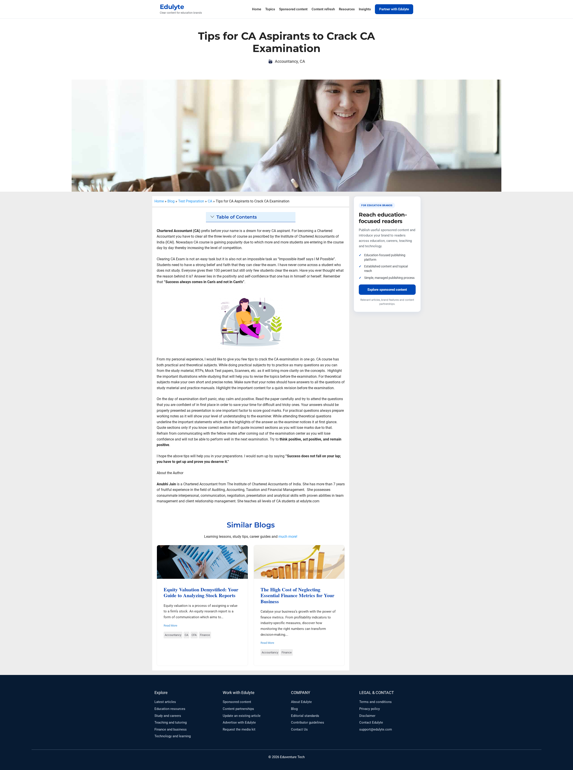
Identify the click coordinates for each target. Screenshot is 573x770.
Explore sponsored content (387, 290)
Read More (170, 625)
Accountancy (286, 61)
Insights (365, 9)
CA (302, 61)
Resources (347, 9)
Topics (270, 9)
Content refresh (323, 9)
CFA (194, 635)
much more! (287, 536)
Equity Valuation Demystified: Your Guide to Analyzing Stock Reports (202, 562)
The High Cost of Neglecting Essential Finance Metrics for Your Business (299, 562)
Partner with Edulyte (394, 9)
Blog (171, 201)
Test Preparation (191, 201)
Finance (205, 635)
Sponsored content (293, 9)
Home (256, 9)
